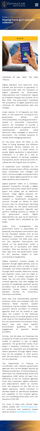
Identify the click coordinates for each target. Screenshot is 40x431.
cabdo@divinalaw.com (26, 412)
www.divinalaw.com (29, 407)
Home (4, 17)
